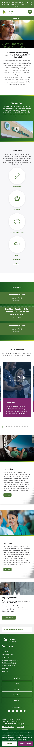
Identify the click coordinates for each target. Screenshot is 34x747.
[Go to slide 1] (6, 426)
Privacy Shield (20, 727)
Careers (17, 684)
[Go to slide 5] (17, 426)
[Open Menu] (30, 12)
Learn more (7, 495)
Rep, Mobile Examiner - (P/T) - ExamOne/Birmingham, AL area (17, 310)
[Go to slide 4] (14, 426)
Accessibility (5, 729)
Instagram (25, 711)
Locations (17, 678)
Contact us (15, 721)
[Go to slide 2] (9, 426)
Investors (17, 689)
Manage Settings (25, 744)
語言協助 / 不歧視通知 (8, 727)
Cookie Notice (5, 721)
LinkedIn (21, 711)
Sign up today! (8, 617)
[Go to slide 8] (24, 426)
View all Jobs (17, 259)
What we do (6, 657)
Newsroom (17, 700)
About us (5, 652)
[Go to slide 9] (27, 426)
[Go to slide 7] (22, 426)
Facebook (9, 711)
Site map (4, 719)
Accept (9, 744)
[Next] (32, 427)
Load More (16, 264)
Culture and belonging (9, 663)
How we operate (7, 654)
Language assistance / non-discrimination (13, 723)
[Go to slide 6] (19, 426)
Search (16, 18)
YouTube (17, 711)
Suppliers (5, 668)
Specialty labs (17, 695)
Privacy (12, 719)
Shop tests (5, 671)
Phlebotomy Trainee (17, 295)
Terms (18, 719)
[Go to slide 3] (11, 426)
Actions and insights (8, 666)
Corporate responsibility (10, 660)
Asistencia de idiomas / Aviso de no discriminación (15, 725)
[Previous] (2, 427)
